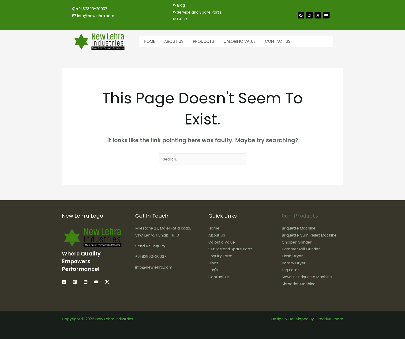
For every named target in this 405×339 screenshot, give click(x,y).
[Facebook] (64, 282)
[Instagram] (75, 282)
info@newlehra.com (153, 267)
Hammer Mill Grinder (301, 249)
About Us (174, 41)
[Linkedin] (85, 282)
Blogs (213, 263)
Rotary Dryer (294, 263)
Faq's (213, 270)
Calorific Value (239, 41)
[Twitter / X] (107, 282)
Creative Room (329, 319)
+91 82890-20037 (150, 256)
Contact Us (277, 41)
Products (203, 41)
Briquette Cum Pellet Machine (309, 235)
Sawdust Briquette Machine (307, 277)
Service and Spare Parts (230, 249)
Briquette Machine (298, 228)
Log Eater (290, 270)
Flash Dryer (292, 256)
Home (149, 41)
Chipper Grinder (297, 242)
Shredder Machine (298, 284)
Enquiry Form (220, 256)
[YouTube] (96, 282)
